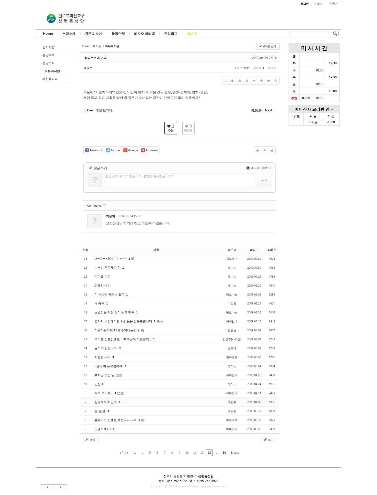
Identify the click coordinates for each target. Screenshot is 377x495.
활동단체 (118, 33)
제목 (156, 249)
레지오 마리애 (144, 33)
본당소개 (69, 33)
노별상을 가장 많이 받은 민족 (114, 312)
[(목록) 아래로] (261, 80)
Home (48, 33)
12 (201, 453)
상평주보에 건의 (95, 58)
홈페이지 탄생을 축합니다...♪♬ (115, 420)
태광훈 (88, 68)
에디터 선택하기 (260, 168)
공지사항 (48, 47)
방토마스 (231, 294)
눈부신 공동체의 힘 (107, 267)
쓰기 (270, 439)
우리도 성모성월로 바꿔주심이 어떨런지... (123, 339)
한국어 (333, 3)
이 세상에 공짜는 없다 (109, 294)
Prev (124, 453)
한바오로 (231, 357)
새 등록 (99, 303)
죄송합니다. (102, 357)
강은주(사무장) (232, 339)
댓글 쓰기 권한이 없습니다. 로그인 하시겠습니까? (139, 176)
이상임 (232, 303)
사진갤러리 (50, 79)
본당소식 (48, 63)
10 (186, 453)
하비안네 (231, 321)
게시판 (192, 33)
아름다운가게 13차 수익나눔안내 (117, 330)
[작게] (247, 80)
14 (224, 453)
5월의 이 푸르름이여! (109, 366)
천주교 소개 (93, 33)
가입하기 (319, 3)
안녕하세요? (103, 429)
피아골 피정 (102, 276)
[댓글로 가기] (268, 80)
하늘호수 (231, 258)
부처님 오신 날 (104, 375)
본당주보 (48, 55)
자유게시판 (52, 71)
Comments (96, 205)
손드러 (232, 348)
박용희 (110, 216)
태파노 (232, 267)
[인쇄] (275, 80)
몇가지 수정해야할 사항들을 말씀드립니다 (123, 321)
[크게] (239, 80)
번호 (85, 249)
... (142, 453)
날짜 (252, 249)
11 (194, 453)
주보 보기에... (104, 393)
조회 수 (271, 249)
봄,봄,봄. (100, 411)
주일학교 (170, 33)
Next (234, 453)
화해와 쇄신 (102, 285)
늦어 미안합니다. (106, 348)
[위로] (254, 80)
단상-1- (99, 384)
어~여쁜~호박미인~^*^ (110, 258)
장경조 (232, 330)
